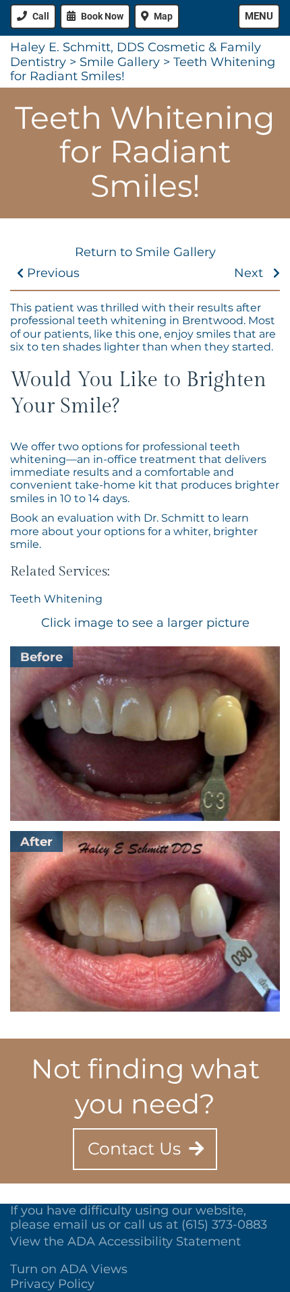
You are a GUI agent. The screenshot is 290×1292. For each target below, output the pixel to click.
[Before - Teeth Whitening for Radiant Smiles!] (145, 733)
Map (163, 16)
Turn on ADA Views (68, 1269)
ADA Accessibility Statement (154, 1241)
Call (40, 16)
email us (79, 1224)
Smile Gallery (120, 62)
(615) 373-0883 (224, 1224)
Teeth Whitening (56, 598)
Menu (259, 16)
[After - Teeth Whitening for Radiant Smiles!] (145, 921)
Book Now (102, 16)
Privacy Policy (52, 1283)
